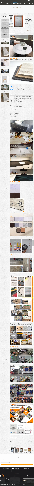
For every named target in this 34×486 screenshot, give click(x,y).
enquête (29, 28)
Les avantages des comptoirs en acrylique (5, 72)
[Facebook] (28, 0)
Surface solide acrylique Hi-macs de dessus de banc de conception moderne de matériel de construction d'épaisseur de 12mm (17, 452)
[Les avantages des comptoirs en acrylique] (5, 71)
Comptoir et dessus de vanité (5, 27)
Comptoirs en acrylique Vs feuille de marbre (5, 55)
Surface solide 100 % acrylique (5, 20)
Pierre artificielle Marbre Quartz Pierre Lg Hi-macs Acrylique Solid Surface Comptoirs (29, 452)
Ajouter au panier (29, 30)
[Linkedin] (29, 0)
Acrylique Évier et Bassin (4, 22)
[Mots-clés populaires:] (32, 3)
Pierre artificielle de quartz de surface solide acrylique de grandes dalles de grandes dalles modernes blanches (12, 452)
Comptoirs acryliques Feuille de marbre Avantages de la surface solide (5, 79)
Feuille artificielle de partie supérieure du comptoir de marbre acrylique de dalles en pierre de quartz (25, 452)
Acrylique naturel (5, 34)
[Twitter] (31, 484)
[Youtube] (30, 0)
